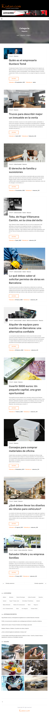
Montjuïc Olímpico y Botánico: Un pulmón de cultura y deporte (15, 628)
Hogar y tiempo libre (22, 550)
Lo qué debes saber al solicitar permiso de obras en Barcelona (26, 279)
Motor (29, 604)
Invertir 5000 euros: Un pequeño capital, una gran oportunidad (25, 390)
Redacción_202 (32, 136)
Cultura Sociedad (18, 164)
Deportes (41, 597)
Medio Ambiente (6, 604)
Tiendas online (34, 608)
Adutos (4, 597)
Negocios (16, 56)
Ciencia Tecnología (20, 597)
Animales (11, 597)
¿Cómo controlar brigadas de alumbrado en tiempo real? (14, 632)
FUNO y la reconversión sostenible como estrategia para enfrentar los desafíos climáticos (22, 621)
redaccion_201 (36, 190)
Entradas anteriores (10, 583)
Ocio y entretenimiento (8, 608)
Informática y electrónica (27, 601)
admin (34, 82)
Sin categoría (25, 608)
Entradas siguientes (38, 583)
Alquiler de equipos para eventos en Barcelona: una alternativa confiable (25, 328)
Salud (17, 608)
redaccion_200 (34, 527)
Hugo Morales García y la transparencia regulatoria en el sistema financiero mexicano (20, 617)
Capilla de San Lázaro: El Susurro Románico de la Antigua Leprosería (17, 624)
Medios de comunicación (32, 320)
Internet (38, 601)
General (24, 212)
